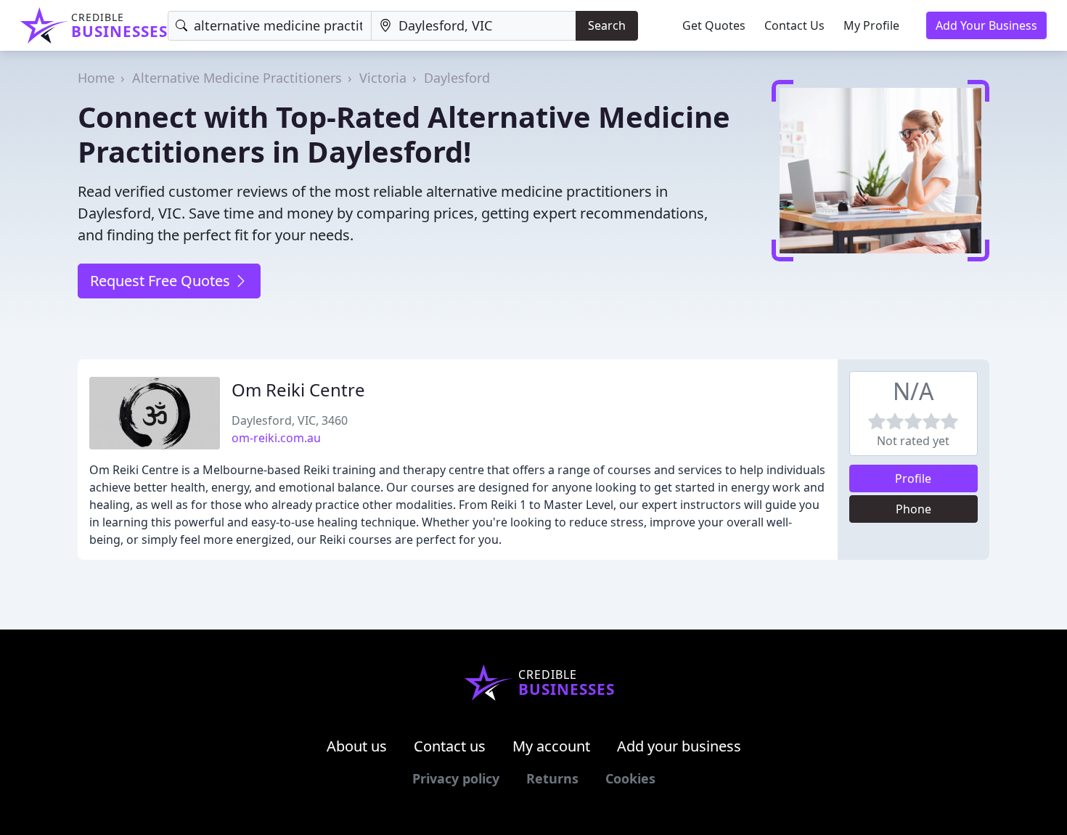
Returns (552, 778)
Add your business (679, 746)
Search (607, 25)
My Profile (871, 25)
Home (96, 77)
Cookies (630, 778)
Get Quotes (713, 25)
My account (551, 746)
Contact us (450, 746)
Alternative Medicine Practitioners (237, 77)
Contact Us (794, 25)
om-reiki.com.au (276, 438)
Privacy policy (455, 778)
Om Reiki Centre (298, 390)
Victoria (382, 77)
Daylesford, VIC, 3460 (290, 420)
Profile (913, 478)
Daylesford (457, 77)
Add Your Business (986, 25)
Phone (913, 509)
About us (357, 746)
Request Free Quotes (162, 280)
